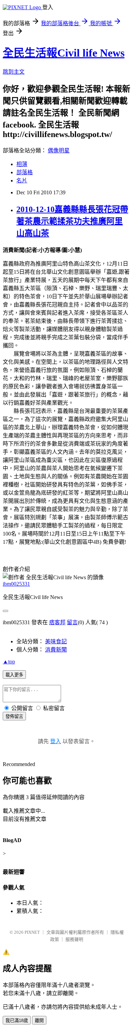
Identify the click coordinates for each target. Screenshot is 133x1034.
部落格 (24, 172)
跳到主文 (14, 72)
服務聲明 (74, 939)
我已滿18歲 (16, 1020)
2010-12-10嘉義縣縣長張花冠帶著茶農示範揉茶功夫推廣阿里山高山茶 (72, 221)
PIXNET (32, 932)
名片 (21, 180)
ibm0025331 (16, 584)
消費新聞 (56, 650)
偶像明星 (59, 150)
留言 (72, 622)
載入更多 (14, 674)
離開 (39, 1020)
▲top (9, 661)
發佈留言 (14, 716)
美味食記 (56, 641)
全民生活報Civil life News (63, 53)
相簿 (21, 164)
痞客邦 (57, 622)
